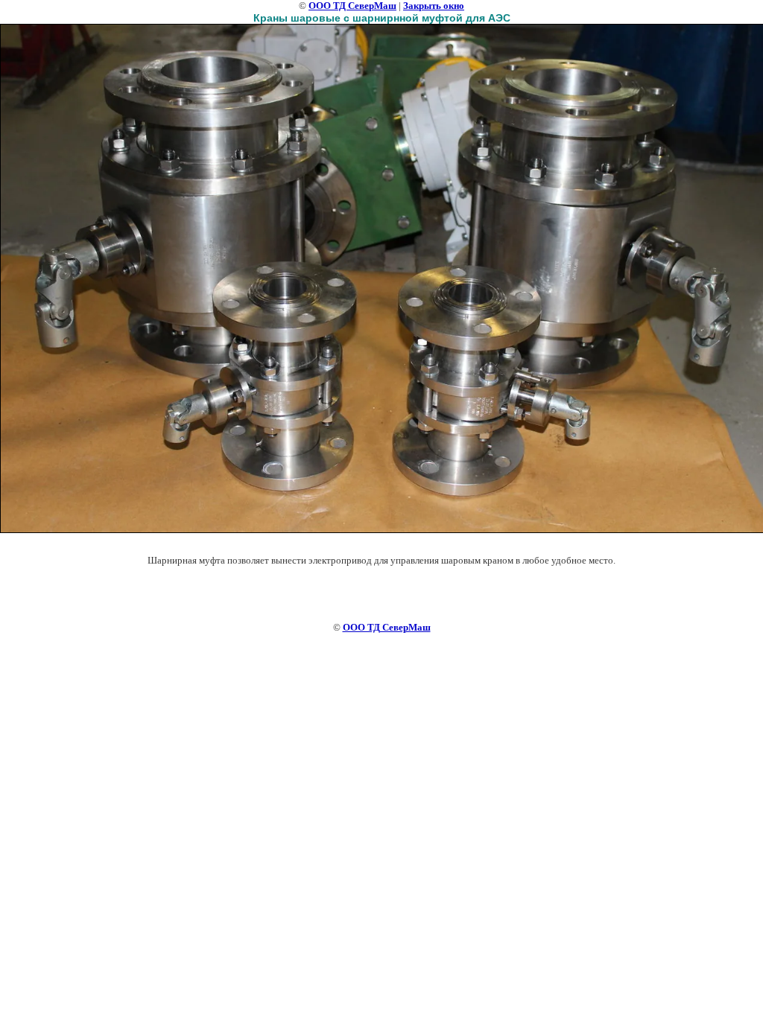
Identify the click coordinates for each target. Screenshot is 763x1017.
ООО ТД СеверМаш (352, 5)
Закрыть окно (433, 5)
